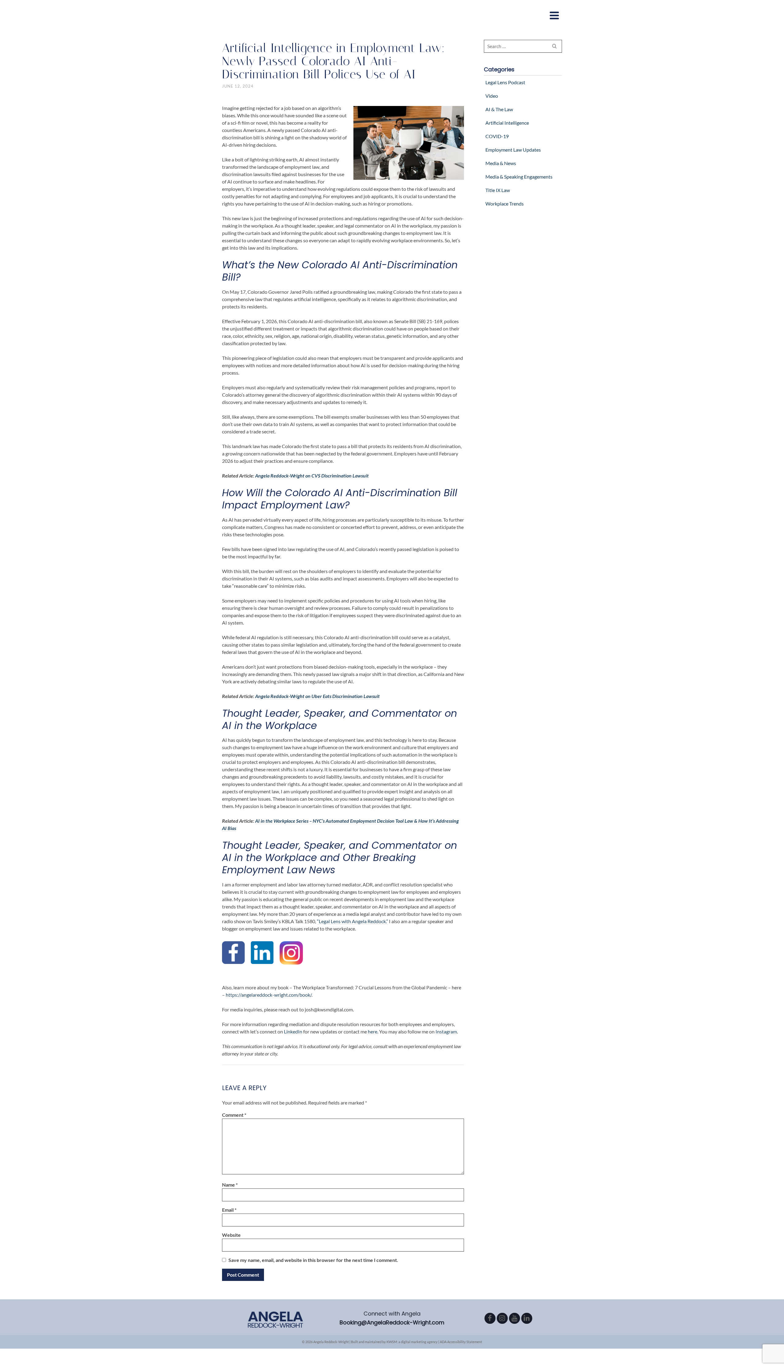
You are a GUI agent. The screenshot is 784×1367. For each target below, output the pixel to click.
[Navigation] (554, 15)
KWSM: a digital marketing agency (412, 1342)
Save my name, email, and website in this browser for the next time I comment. (313, 1260)
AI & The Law (499, 109)
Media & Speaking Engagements (518, 176)
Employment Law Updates (513, 150)
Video (491, 96)
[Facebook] (490, 1318)
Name (230, 1185)
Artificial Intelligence (507, 123)
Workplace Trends (504, 203)
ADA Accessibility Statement (461, 1342)
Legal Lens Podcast (505, 82)
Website (231, 1235)
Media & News (500, 163)
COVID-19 (497, 136)
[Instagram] (502, 1318)
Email (229, 1210)
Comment (234, 1115)
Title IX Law (497, 190)
